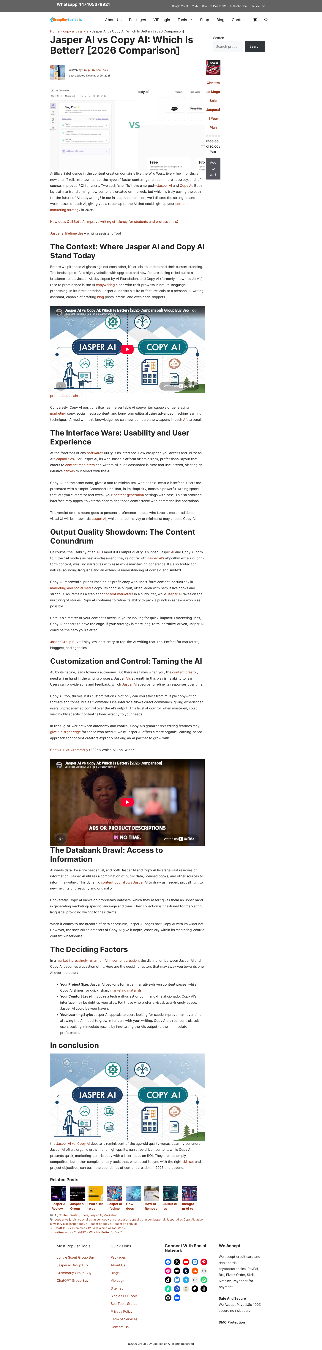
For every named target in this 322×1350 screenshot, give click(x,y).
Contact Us (120, 1327)
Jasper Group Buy (64, 642)
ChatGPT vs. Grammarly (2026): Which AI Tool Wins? (90, 1228)
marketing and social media (71, 588)
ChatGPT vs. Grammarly (69, 750)
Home (54, 31)
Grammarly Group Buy (74, 1273)
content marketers (80, 465)
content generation (128, 495)
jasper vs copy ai (125, 1224)
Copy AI (186, 186)
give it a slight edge (65, 732)
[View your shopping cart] (255, 19)
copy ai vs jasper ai (115, 1219)
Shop (204, 20)
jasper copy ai (78, 1224)
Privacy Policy (121, 1311)
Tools (182, 20)
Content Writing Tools (73, 1215)
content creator (184, 672)
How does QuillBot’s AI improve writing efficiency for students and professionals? (114, 222)
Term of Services (124, 1319)
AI (61, 483)
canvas (69, 471)
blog (100, 297)
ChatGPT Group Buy (73, 1280)
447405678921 (94, 4)
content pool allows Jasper (122, 882)
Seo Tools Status (124, 1304)
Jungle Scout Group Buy (76, 1257)
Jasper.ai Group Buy (72, 1265)
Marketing (110, 1215)
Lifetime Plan (257, 5)
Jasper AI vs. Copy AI (73, 1143)
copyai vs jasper (141, 1219)
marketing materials (126, 990)
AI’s (185, 420)
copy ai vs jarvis (75, 31)
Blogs (115, 1273)
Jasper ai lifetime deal (67, 233)
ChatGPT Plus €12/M (214, 5)
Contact (239, 20)
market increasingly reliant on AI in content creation (98, 960)
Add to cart (213, 168)
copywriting (105, 285)
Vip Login (118, 1280)
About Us (113, 20)
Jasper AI (164, 186)
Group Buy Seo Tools (95, 69)
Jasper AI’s (155, 558)
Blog (220, 20)
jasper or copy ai (101, 1224)
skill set (188, 1162)
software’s (95, 453)
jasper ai (159, 1219)
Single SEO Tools (124, 1296)
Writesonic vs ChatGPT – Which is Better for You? (88, 1232)
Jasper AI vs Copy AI (180, 1219)
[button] (266, 19)
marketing (58, 413)
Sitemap (117, 1288)
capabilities (65, 459)
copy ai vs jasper (89, 1219)
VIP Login (161, 20)
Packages (137, 20)
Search (218, 38)
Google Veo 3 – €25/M (185, 5)
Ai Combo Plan (238, 5)
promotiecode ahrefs (66, 396)
